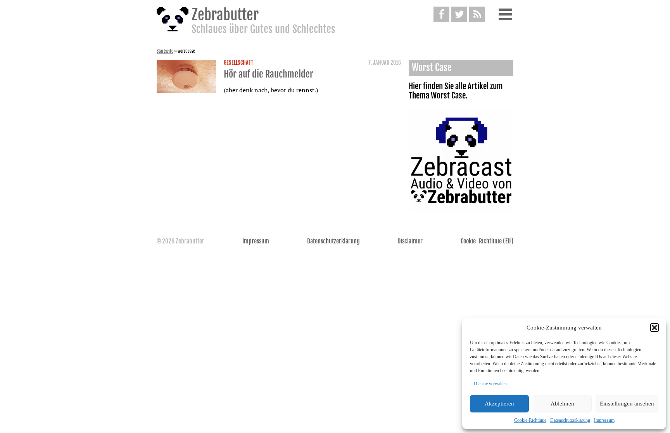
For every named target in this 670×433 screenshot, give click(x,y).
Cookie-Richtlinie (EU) (487, 241)
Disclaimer (410, 241)
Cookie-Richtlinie (530, 420)
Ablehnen (562, 403)
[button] (654, 327)
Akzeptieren (499, 403)
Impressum (604, 420)
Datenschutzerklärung (570, 420)
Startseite (165, 51)
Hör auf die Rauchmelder (268, 74)
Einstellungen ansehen (627, 403)
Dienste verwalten (490, 383)
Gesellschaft (238, 63)
